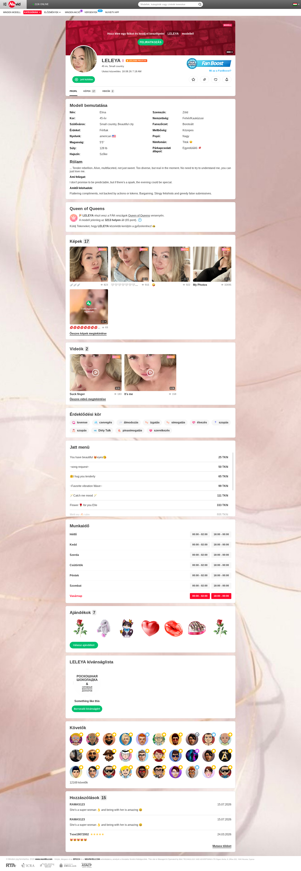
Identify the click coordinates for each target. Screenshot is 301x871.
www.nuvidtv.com (43, 859)
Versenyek (90, 12)
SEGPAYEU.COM (92, 859)
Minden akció (72, 12)
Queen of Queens (139, 215)
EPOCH (76, 859)
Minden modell (12, 12)
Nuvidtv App (112, 12)
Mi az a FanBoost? (220, 70)
